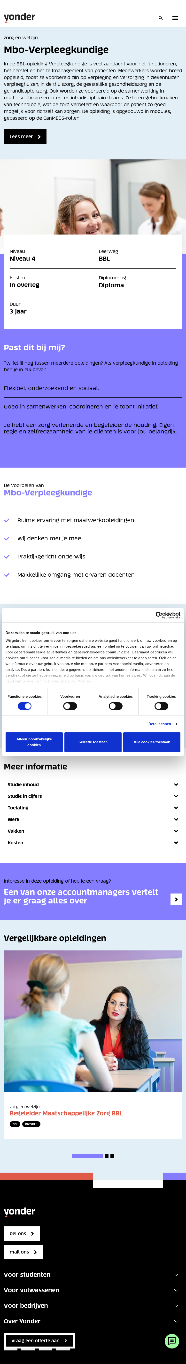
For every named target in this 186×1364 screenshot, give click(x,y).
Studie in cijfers (25, 796)
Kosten (15, 843)
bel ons (18, 1233)
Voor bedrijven (26, 1305)
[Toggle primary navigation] (176, 18)
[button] (87, 1156)
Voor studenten (27, 1274)
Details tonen (159, 724)
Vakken (16, 831)
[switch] (70, 706)
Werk (13, 819)
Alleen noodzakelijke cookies (34, 742)
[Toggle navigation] (176, 1275)
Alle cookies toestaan (152, 742)
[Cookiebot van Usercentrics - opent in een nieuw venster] (159, 615)
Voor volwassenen (31, 1290)
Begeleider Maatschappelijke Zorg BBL (66, 1113)
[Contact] (176, 899)
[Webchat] (172, 1341)
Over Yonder (22, 1321)
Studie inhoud (23, 784)
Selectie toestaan (93, 742)
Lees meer (21, 136)
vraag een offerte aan (36, 1340)
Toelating (18, 808)
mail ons (19, 1252)
